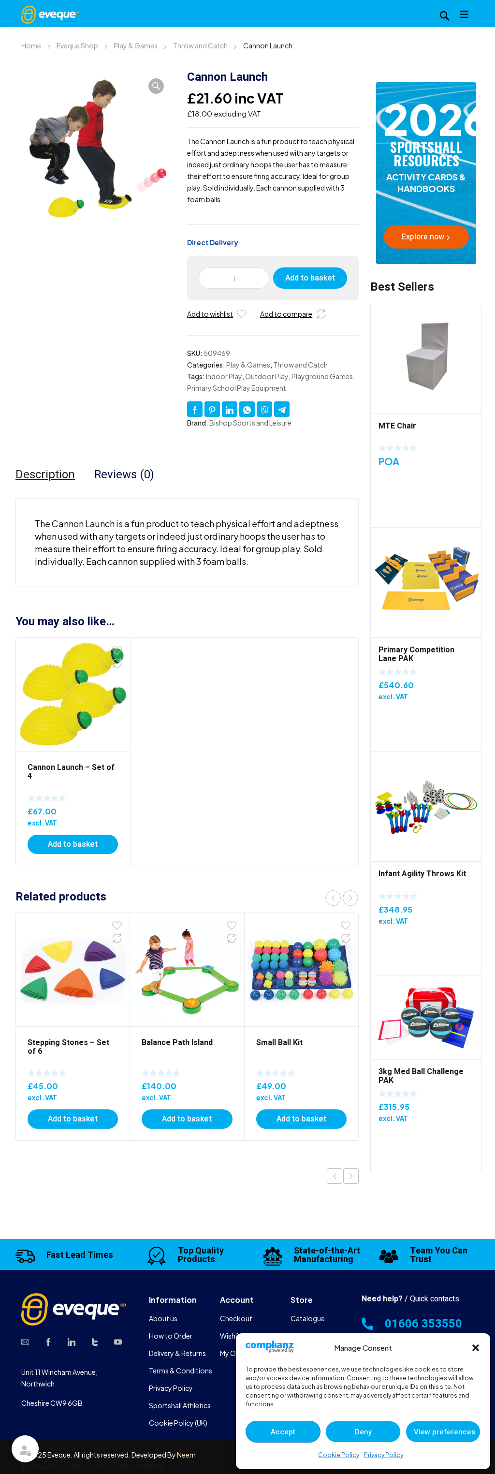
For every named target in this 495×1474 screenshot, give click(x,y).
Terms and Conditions (56, 1466)
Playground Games (322, 376)
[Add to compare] (321, 314)
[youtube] (118, 1341)
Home (31, 45)
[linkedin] (71, 1341)
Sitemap (150, 1466)
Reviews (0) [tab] (124, 475)
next (350, 898)
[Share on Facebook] (195, 409)
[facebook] (48, 1341)
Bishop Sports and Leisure (250, 422)
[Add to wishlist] (242, 314)
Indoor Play (224, 376)
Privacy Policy (383, 1455)
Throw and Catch (200, 45)
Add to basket (310, 278)
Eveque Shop (77, 45)
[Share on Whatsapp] (247, 409)
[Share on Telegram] (282, 409)
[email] (25, 1341)
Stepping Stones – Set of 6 (68, 1047)
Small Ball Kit (279, 1042)
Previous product (334, 1176)
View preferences (444, 1432)
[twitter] (94, 1341)
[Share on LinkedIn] (229, 409)
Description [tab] (45, 475)
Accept (283, 1432)
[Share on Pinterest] (212, 409)
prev (333, 898)
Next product (351, 1176)
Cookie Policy (338, 1455)
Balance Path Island (177, 1042)
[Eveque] (50, 13)
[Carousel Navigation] (341, 898)
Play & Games (136, 45)
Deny (363, 1432)
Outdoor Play (267, 376)
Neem (186, 1454)
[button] (475, 1348)
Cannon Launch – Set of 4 (71, 772)
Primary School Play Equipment (236, 387)
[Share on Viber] (264, 409)
